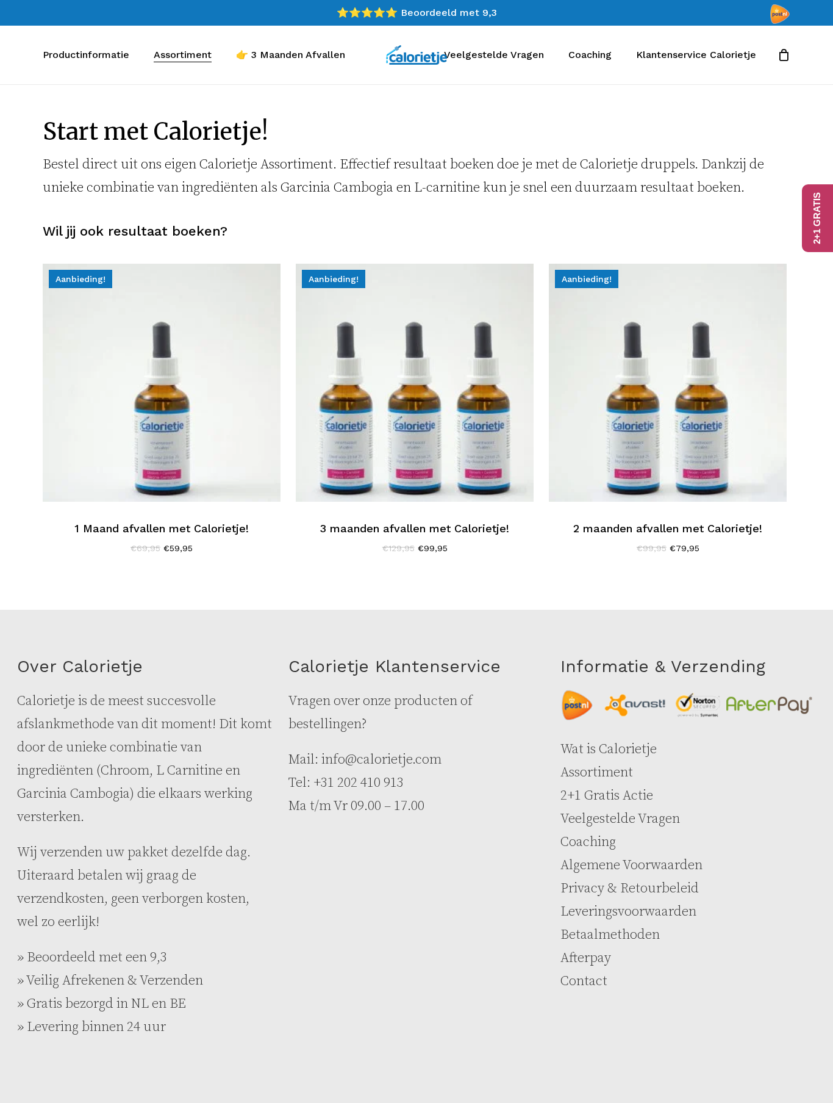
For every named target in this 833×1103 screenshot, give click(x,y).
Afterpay (585, 958)
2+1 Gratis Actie (606, 795)
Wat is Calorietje (608, 749)
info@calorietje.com (381, 759)
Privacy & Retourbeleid (629, 888)
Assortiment (596, 772)
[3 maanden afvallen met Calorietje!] (415, 383)
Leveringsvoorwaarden (628, 911)
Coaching (588, 842)
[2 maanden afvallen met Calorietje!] (668, 383)
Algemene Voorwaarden (631, 865)
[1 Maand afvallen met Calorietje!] (162, 383)
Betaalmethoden (610, 935)
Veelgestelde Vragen (620, 819)
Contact (583, 981)
